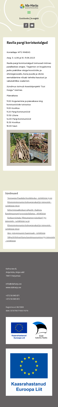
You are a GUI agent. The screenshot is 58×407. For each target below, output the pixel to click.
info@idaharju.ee (14, 283)
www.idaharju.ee (13, 287)
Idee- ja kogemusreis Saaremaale (21, 233)
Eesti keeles (24, 18)
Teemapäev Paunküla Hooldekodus (22, 198)
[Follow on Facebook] (26, 25)
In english (35, 18)
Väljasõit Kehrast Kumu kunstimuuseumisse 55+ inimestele (31, 237)
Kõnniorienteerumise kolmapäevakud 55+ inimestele (28, 202)
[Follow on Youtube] (32, 25)
